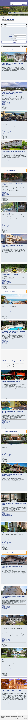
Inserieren (7, 1)
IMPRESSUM (25, 718)
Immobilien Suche (13, 716)
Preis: (13, 40)
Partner (11, 1)
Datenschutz (21, 718)
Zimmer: (12, 38)
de (17, 1)
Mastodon (16, 718)
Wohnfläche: (11, 36)
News (14, 1)
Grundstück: (11, 34)
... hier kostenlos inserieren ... (11, 50)
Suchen (2, 1)
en (19, 1)
